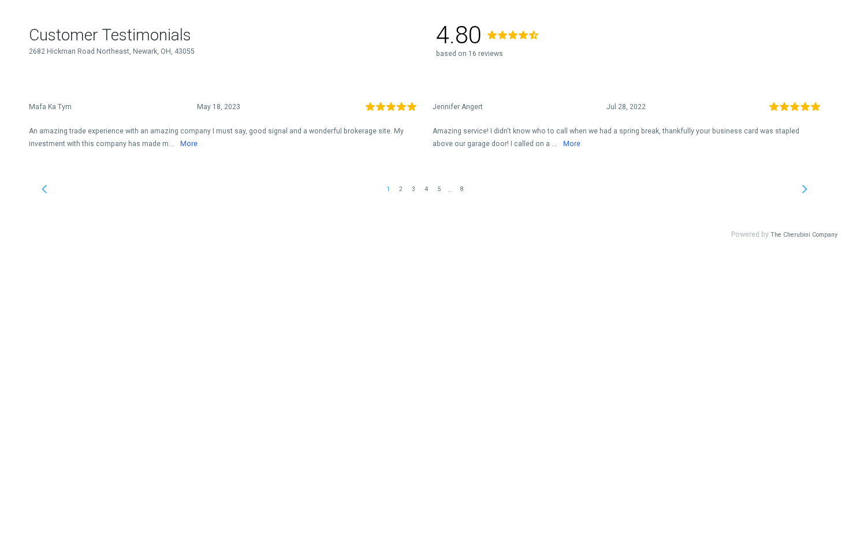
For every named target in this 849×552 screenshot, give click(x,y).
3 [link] (413, 189)
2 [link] (401, 189)
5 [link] (439, 189)
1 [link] (388, 189)
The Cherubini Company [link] (803, 234)
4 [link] (426, 189)
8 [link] (461, 189)
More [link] (189, 144)
